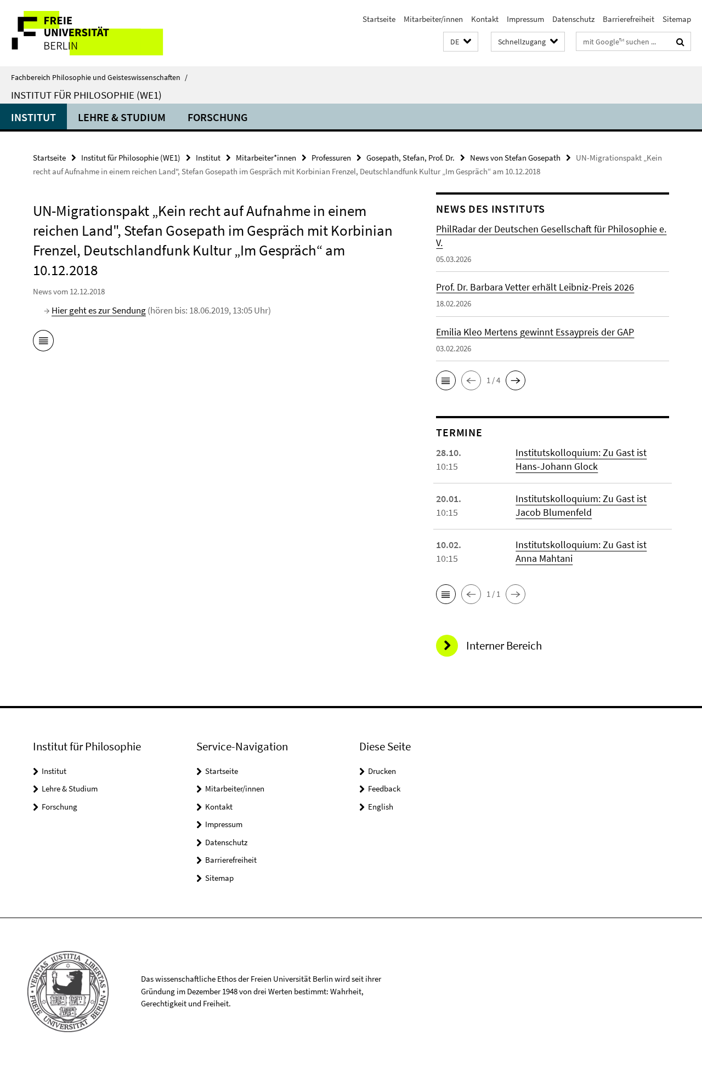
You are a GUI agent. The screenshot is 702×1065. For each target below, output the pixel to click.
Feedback (384, 788)
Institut (33, 117)
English (380, 806)
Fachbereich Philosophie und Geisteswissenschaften (99, 77)
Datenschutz (573, 19)
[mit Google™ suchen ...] (680, 41)
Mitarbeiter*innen (266, 157)
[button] (460, 42)
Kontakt (485, 19)
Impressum (525, 19)
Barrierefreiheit (628, 19)
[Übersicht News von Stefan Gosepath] (43, 342)
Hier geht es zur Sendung (99, 310)
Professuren (331, 157)
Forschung (218, 117)
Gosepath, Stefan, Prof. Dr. (410, 157)
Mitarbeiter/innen (433, 19)
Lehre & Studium (122, 117)
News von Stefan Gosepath (515, 157)
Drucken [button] (382, 771)
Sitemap (677, 19)
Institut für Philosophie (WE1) (86, 94)
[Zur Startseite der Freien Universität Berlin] (92, 33)
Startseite (379, 19)
